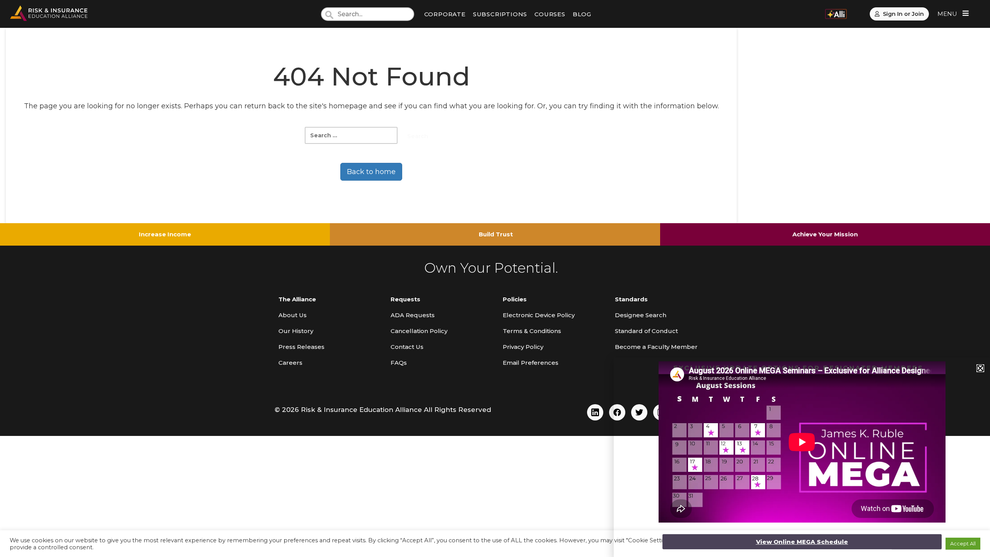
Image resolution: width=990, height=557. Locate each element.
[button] (980, 368)
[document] (495, 278)
